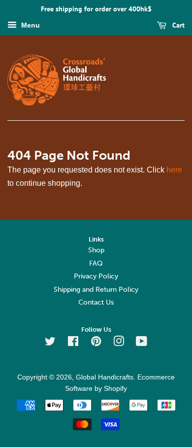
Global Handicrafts (104, 377)
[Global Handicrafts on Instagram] (118, 343)
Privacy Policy (96, 276)
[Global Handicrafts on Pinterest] (96, 343)
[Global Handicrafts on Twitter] (50, 343)
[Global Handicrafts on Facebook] (73, 343)
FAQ (96, 263)
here (174, 170)
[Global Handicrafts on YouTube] (141, 343)
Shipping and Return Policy (96, 289)
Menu (29, 25)
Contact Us (96, 302)
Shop (96, 250)
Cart (177, 25)
